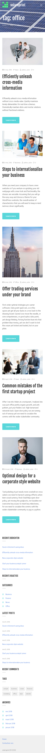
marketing (6, 694)
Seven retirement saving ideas (13, 547)
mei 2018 (9, 711)
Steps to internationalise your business (16, 569)
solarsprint (17, 5)
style (21, 694)
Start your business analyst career (14, 564)
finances (29, 689)
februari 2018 (10, 723)
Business (17, 163)
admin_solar (26, 70)
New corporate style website (12, 558)
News (16, 70)
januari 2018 (10, 727)
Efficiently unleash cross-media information (17, 82)
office (15, 694)
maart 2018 (10, 719)
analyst (5, 689)
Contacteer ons (7, 743)
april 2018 (9, 715)
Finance (8, 598)
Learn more (11, 120)
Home (4, 739)
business (14, 689)
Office (17, 282)
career (22, 689)
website (28, 694)
